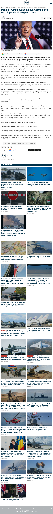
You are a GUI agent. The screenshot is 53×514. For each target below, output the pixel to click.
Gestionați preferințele (31, 508)
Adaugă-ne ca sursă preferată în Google (13, 54)
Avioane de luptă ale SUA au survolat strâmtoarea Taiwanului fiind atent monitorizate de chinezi (38, 429)
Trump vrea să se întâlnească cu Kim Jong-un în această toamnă (12, 500)
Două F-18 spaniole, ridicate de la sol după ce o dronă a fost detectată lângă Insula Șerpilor (38, 184)
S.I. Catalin (9, 17)
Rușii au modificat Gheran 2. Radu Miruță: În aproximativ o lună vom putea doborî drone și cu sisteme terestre (13, 357)
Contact (42, 508)
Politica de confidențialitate (7, 508)
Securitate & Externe (12, 7)
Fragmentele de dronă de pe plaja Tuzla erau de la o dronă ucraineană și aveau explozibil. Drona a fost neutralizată (38, 405)
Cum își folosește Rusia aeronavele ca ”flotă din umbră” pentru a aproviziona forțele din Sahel (38, 330)
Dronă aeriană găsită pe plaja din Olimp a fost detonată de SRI (39, 257)
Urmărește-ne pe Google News (34, 54)
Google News (15, 150)
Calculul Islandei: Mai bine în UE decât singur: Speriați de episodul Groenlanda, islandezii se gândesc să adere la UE (13, 258)
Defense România (4, 7)
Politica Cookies (20, 508)
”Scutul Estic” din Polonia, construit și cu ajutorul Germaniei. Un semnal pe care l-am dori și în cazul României (13, 304)
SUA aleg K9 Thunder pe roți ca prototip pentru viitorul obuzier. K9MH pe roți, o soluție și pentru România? (39, 477)
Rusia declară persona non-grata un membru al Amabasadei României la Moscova (11, 208)
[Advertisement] (39, 227)
